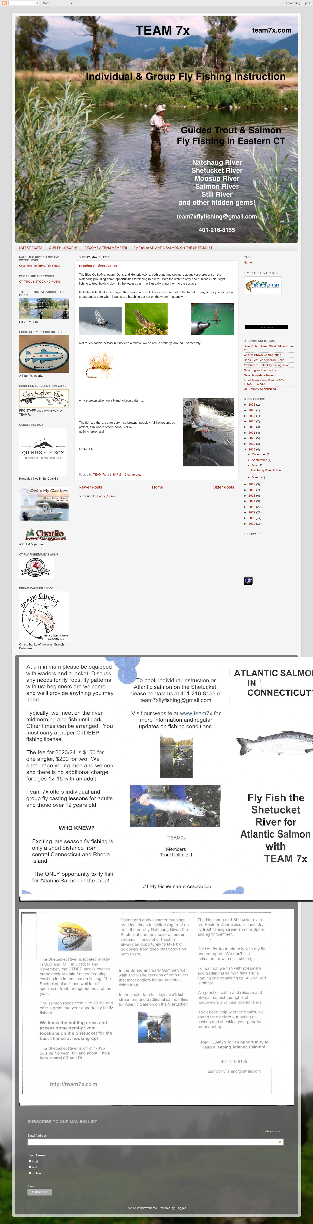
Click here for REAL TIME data (39, 265)
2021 (252, 432)
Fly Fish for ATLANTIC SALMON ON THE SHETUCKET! (173, 247)
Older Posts (223, 487)
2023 (252, 421)
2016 (252, 490)
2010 (252, 523)
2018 (252, 449)
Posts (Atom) (106, 496)
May (255, 465)
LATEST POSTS (30, 247)
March (256, 477)
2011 (252, 518)
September (260, 460)
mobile (36, 1173)
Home (157, 487)
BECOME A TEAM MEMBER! (106, 247)
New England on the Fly (260, 370)
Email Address (154, 1136)
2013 (252, 507)
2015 (252, 495)
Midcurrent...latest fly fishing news (266, 365)
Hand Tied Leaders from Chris (264, 360)
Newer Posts (90, 487)
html (35, 1161)
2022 (252, 427)
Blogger (180, 1208)
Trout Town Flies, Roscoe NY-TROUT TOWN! (264, 382)
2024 (252, 415)
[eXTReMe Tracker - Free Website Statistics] (248, 583)
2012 (252, 512)
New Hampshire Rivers (259, 375)
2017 (252, 484)
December (259, 454)
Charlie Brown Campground (262, 354)
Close (31, 1186)
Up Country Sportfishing (260, 388)
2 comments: (134, 474)
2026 (252, 404)
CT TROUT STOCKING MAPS (39, 281)
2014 (252, 501)
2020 (252, 438)
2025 (252, 410)
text (34, 1167)
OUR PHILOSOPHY (63, 247)
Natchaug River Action (98, 266)
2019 (252, 443)
